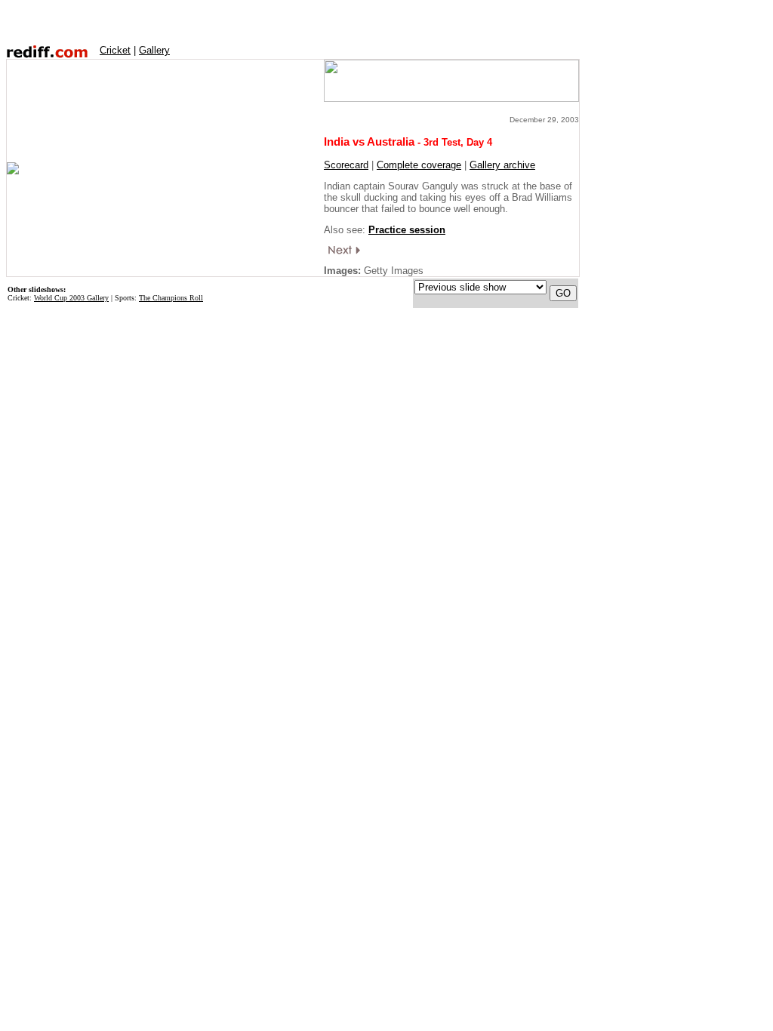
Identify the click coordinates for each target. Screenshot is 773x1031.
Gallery (154, 50)
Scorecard (346, 165)
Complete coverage (419, 165)
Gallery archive (502, 165)
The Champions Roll (171, 298)
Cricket (115, 50)
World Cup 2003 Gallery (71, 298)
